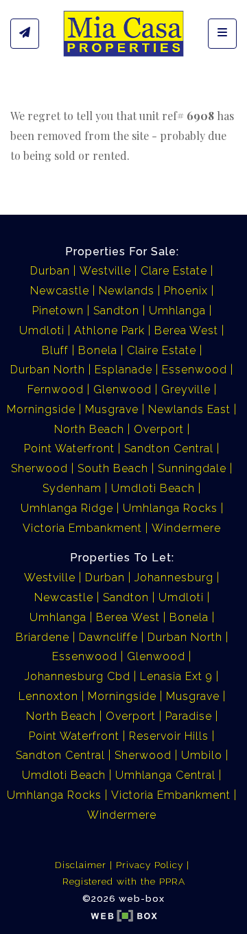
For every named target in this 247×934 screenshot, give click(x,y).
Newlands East (189, 409)
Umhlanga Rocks (170, 508)
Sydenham (72, 488)
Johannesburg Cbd (77, 676)
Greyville (186, 389)
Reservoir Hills (169, 736)
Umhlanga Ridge (67, 508)
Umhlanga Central (165, 775)
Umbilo (201, 755)
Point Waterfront (69, 448)
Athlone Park (109, 330)
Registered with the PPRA (123, 881)
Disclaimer (80, 864)
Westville (105, 270)
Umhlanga (177, 310)
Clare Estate (174, 270)
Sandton (116, 310)
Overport (159, 429)
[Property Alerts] (24, 34)
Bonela (97, 350)
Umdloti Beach (153, 488)
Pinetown (58, 310)
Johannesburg (173, 577)
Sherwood (39, 468)
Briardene (42, 637)
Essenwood (194, 369)
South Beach (113, 468)
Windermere (186, 528)
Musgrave (112, 409)
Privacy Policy (149, 864)
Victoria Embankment (82, 528)
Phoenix (186, 290)
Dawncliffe (108, 637)
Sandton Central (168, 448)
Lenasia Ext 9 (176, 676)
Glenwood (122, 389)
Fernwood (55, 389)
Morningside (41, 409)
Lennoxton (48, 696)
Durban (50, 270)
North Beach (89, 429)
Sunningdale (192, 468)
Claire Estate (161, 350)
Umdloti (41, 330)
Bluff (55, 350)
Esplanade (123, 369)
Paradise (188, 716)
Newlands (126, 290)
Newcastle (59, 290)
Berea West (186, 330)
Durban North (47, 369)
